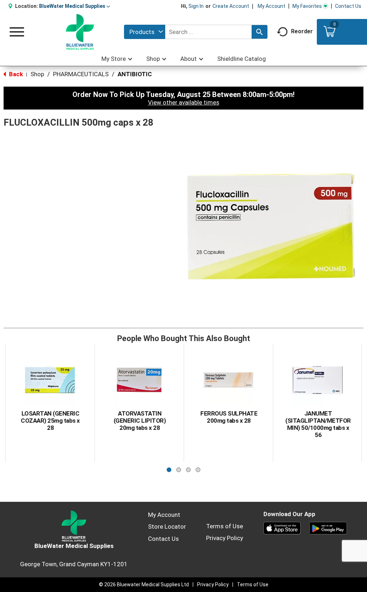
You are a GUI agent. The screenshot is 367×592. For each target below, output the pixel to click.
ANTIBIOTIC (135, 74)
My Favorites (307, 6)
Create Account (231, 6)
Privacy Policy (224, 538)
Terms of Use (224, 526)
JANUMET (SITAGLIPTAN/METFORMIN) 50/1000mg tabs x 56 (318, 424)
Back (15, 74)
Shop (37, 74)
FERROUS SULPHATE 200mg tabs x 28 (228, 417)
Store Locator (167, 526)
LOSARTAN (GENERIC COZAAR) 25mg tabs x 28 (50, 420)
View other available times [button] (183, 102)
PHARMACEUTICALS (81, 74)
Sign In (196, 6)
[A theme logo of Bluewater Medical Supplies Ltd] (80, 32)
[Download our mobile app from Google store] (328, 527)
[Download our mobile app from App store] (282, 527)
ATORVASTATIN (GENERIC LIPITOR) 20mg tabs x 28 (140, 420)
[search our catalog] (259, 32)
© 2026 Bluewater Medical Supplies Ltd (144, 584)
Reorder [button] (302, 31)
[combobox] (144, 32)
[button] (74, 6)
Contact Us (348, 6)
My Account (271, 6)
